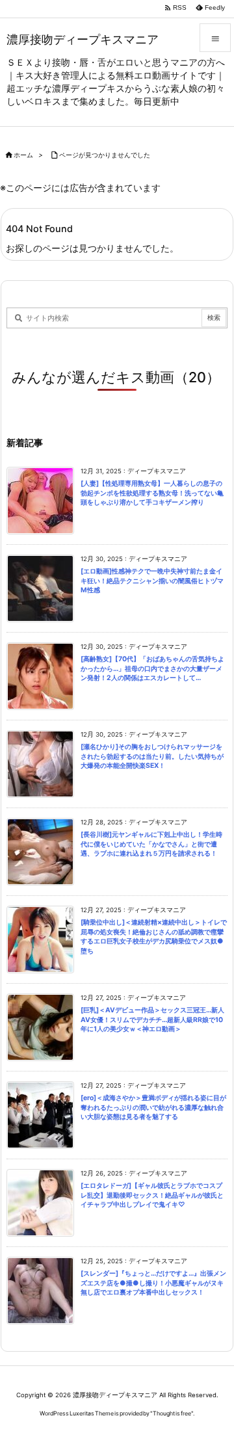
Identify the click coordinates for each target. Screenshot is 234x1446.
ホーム (23, 155)
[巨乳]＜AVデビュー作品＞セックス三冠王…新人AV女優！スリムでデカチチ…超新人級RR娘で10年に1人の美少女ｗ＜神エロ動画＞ (152, 1019)
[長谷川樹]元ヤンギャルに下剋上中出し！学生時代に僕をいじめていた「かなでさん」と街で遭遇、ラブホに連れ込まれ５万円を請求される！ (151, 844)
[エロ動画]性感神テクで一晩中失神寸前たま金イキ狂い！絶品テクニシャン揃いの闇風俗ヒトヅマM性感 (152, 580)
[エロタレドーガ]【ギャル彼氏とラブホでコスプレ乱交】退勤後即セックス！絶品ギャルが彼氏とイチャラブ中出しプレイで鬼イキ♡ (152, 1195)
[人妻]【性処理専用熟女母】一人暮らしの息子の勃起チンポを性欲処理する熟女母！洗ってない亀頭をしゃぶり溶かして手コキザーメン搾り (152, 492)
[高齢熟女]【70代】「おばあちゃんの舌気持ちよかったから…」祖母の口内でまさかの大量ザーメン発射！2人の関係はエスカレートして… (152, 668)
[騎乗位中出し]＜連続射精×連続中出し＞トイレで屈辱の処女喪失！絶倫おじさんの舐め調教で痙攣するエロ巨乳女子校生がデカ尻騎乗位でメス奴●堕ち (154, 936)
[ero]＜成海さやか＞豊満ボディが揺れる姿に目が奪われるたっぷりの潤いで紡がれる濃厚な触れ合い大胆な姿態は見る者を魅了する (153, 1107)
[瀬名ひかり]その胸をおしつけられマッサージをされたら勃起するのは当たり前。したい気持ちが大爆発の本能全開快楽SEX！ (152, 756)
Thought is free (172, 1413)
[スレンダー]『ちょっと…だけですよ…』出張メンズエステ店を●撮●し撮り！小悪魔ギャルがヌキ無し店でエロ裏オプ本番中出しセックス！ (153, 1282)
